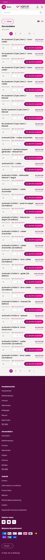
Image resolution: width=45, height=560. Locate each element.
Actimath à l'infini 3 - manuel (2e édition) (16, 303)
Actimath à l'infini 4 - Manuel (14, 316)
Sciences (5, 460)
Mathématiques (7, 396)
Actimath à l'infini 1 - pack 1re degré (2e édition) (17, 204)
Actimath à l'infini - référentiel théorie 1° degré (15, 176)
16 (29, 33)
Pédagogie (5, 410)
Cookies (4, 505)
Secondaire (6, 436)
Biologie (5, 465)
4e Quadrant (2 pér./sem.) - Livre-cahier (17, 68)
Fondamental (6, 391)
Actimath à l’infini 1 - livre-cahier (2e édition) (16, 356)
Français (5, 400)
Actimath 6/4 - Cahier (11, 163)
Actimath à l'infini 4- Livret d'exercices (13, 328)
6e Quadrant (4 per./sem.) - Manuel (14, 125)
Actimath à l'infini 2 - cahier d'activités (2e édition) (14, 246)
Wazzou (4, 415)
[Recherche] (40, 12)
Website (5, 495)
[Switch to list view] (38, 21)
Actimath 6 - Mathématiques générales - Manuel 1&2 (15, 150)
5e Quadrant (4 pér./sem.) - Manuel (14, 97)
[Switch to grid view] (42, 21)
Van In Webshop (14, 553)
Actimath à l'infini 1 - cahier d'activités (14, 190)
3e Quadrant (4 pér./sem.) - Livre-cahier (17, 55)
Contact (4, 481)
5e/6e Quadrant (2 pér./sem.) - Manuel (16, 111)
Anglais (4, 455)
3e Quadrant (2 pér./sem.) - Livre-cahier (17, 40)
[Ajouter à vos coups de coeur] (3, 48)
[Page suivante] (34, 33)
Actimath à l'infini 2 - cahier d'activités (14, 232)
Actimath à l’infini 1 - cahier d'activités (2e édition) (14, 342)
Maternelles (6, 420)
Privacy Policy (6, 490)
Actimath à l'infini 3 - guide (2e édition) (15, 274)
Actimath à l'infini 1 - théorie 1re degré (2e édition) (15, 218)
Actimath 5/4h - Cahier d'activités (17, 138)
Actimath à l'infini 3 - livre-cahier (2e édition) (16, 288)
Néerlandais (6, 405)
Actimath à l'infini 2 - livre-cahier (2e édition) (16, 260)
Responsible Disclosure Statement (14, 510)
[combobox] (22, 12)
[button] (4, 7)
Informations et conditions (11, 485)
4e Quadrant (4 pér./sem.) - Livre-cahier (17, 83)
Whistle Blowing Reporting (11, 500)
